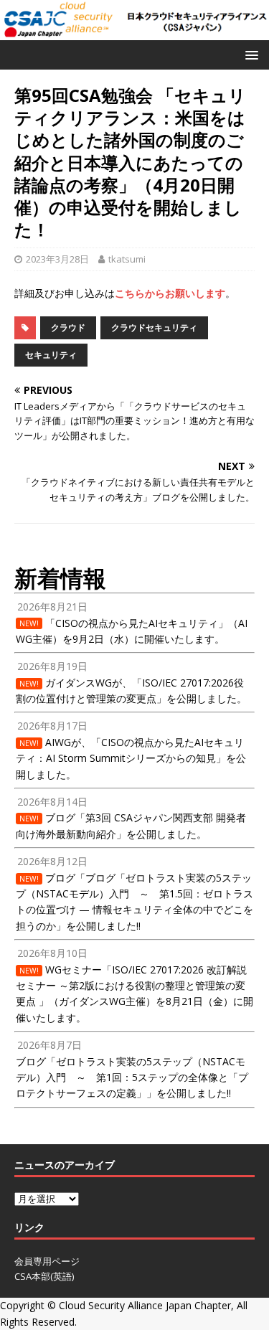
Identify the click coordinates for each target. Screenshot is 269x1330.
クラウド (68, 327)
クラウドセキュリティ (154, 327)
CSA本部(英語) (44, 1276)
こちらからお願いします (170, 293)
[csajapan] (134, 32)
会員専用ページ (47, 1261)
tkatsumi (127, 259)
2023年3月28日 (57, 259)
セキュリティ (51, 355)
